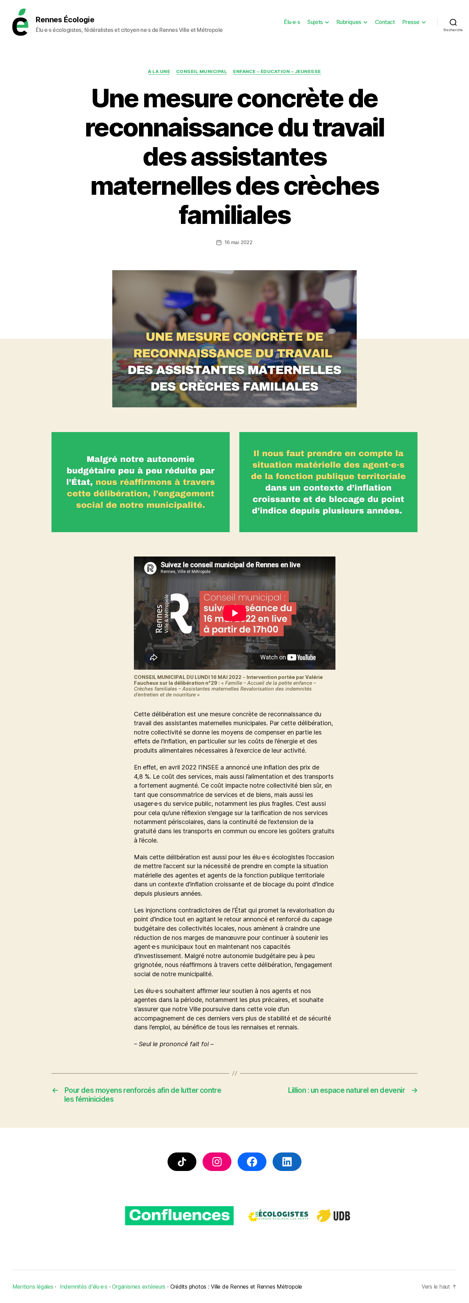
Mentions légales (33, 1286)
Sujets (314, 22)
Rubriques (348, 22)
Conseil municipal (201, 71)
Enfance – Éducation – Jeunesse (277, 71)
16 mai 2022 (238, 242)
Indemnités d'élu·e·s (83, 1286)
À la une (159, 71)
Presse (410, 22)
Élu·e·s (292, 22)
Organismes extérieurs (138, 1286)
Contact (385, 22)
